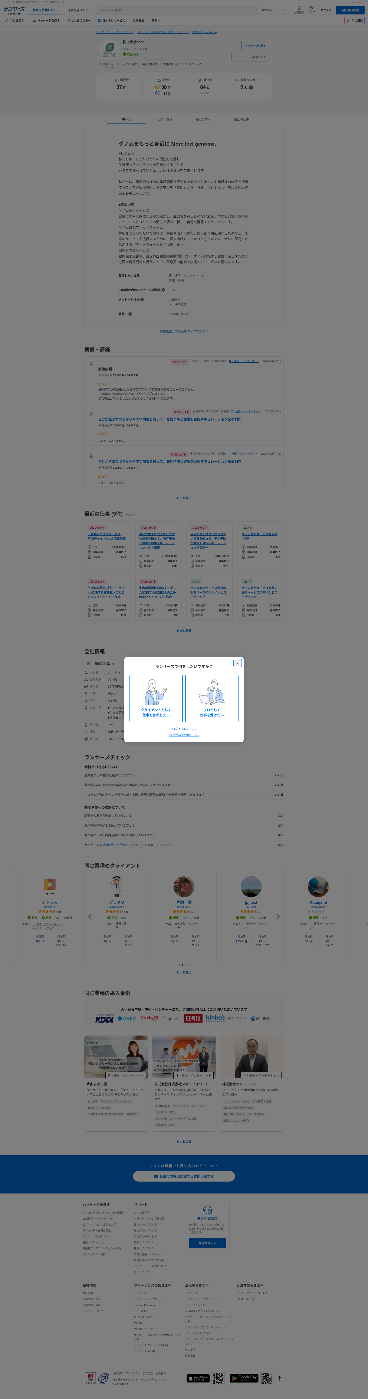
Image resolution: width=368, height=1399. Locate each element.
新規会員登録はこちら (184, 735)
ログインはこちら (184, 728)
